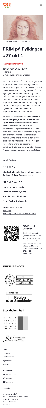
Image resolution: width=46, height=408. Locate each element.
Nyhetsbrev (7, 361)
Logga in (6, 388)
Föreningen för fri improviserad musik (19, 213)
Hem (5, 349)
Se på (9, 160)
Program (6, 353)
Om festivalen (8, 357)
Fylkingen (7, 72)
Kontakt (6, 364)
